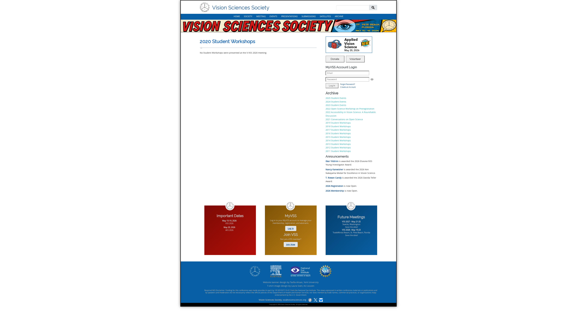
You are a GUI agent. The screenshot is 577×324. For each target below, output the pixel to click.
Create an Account (348, 87)
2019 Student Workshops (338, 122)
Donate (335, 58)
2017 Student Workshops (338, 129)
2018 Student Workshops (338, 126)
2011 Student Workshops (338, 151)
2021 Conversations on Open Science (344, 119)
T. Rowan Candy (334, 177)
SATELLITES (325, 16)
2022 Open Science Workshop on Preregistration (350, 108)
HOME (237, 16)
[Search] (373, 7)
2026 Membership (335, 190)
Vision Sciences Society (240, 7)
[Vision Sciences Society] (205, 7)
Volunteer (355, 58)
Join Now (290, 244)
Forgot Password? (347, 84)
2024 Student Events (336, 101)
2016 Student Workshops (338, 133)
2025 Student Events (336, 98)
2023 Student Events (336, 105)
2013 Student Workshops (338, 144)
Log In (291, 228)
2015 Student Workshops (338, 137)
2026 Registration (334, 185)
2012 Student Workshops (338, 147)
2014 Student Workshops (338, 140)
